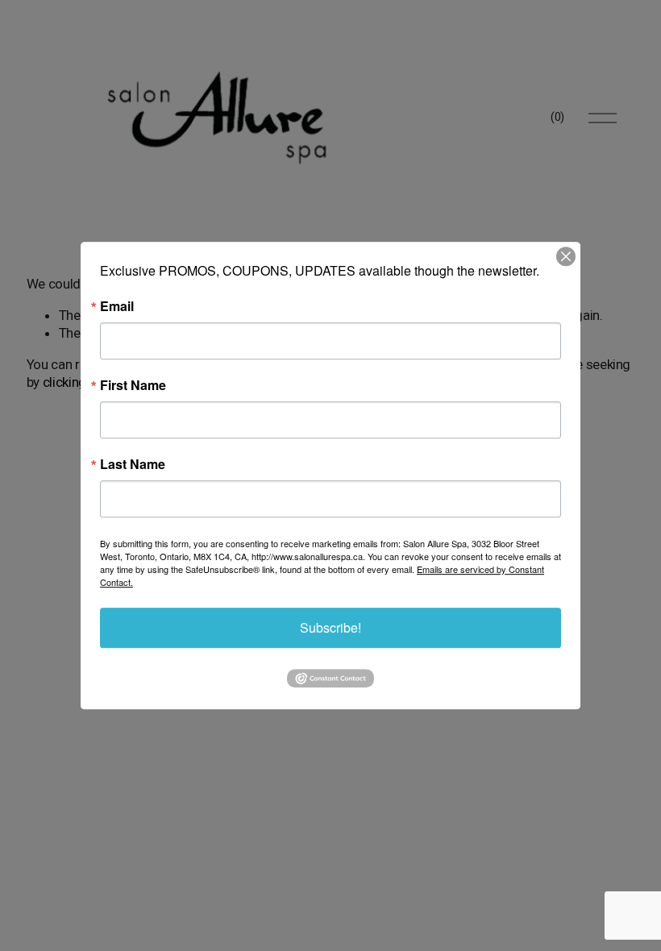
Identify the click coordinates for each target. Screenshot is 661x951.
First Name (133, 385)
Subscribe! (330, 627)
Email (117, 306)
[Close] (566, 256)
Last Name (132, 464)
